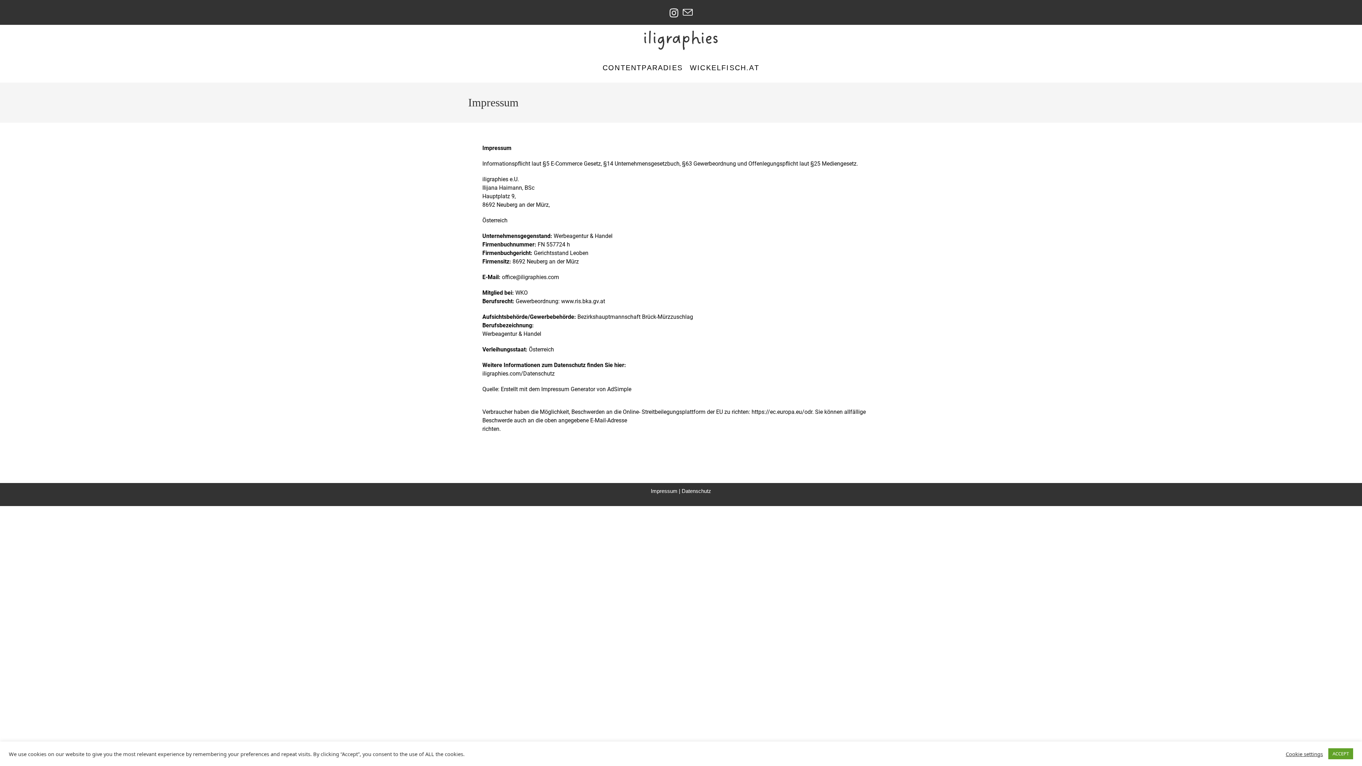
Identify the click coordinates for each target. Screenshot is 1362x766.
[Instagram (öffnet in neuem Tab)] (674, 12)
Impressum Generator (568, 389)
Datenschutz (696, 491)
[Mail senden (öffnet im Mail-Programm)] (688, 12)
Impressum (664, 491)
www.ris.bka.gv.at (583, 301)
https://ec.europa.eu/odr (782, 412)
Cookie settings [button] (1304, 754)
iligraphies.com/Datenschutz (518, 373)
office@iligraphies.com (530, 277)
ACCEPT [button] (1341, 753)
